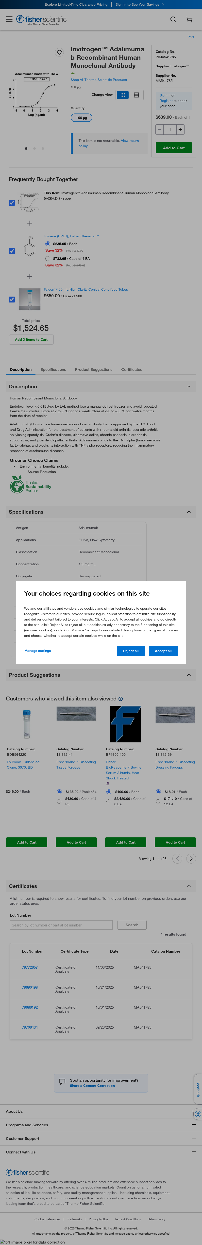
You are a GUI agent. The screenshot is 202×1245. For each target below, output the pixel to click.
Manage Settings (37, 650)
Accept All (163, 651)
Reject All (131, 651)
